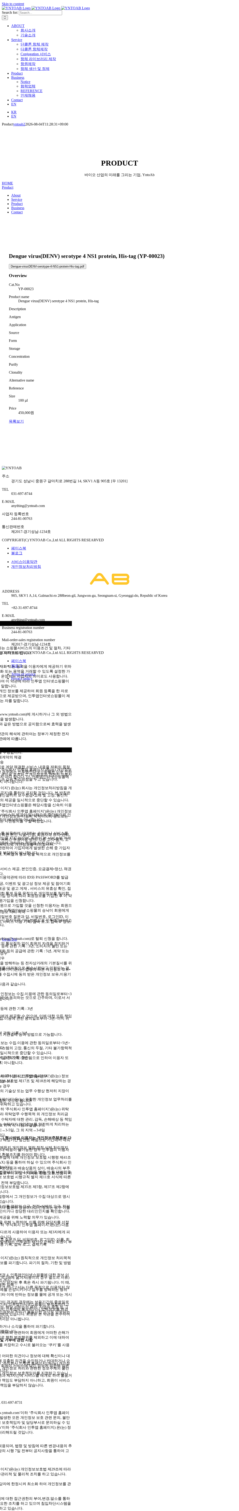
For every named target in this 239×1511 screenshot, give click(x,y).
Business (17, 208)
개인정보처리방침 (26, 567)
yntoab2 (19, 124)
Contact (17, 212)
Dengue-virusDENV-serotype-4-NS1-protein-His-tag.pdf (47, 266)
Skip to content (13, 4)
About (16, 195)
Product (7, 187)
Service (16, 199)
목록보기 (16, 421)
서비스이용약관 (24, 562)
